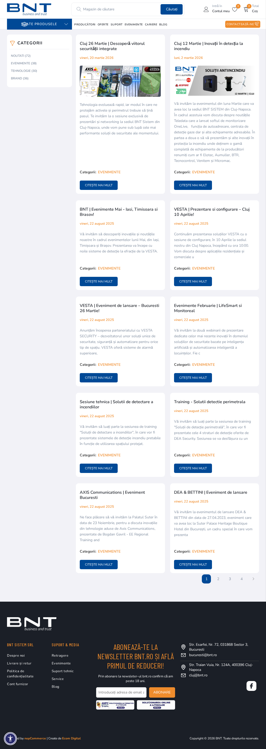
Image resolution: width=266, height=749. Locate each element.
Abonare (162, 692)
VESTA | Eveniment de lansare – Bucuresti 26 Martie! (119, 308)
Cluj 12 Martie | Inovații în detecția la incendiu (208, 46)
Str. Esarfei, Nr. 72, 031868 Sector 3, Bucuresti (218, 647)
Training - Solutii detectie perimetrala (209, 401)
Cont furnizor (17, 684)
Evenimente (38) (24, 63)
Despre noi (16, 655)
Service (58, 679)
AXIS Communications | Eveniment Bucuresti (112, 495)
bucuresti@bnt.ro (203, 654)
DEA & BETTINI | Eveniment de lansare (210, 492)
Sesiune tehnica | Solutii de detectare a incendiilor (116, 404)
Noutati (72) (21, 56)
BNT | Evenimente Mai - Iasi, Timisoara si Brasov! (119, 212)
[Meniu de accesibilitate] (10, 738)
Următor (253, 578)
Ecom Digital (71, 738)
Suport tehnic (63, 671)
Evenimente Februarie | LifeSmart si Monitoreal (208, 308)
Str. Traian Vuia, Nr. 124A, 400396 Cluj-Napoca (221, 667)
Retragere (60, 655)
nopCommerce (35, 738)
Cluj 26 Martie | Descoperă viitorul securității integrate (112, 46)
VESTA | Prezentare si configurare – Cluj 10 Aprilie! (212, 212)
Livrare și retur (19, 663)
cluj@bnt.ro (198, 675)
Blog (55, 686)
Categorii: (88, 172)
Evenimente (109, 172)
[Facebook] (251, 686)
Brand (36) (20, 78)
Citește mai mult (98, 185)
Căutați (171, 9)
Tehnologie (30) (24, 71)
